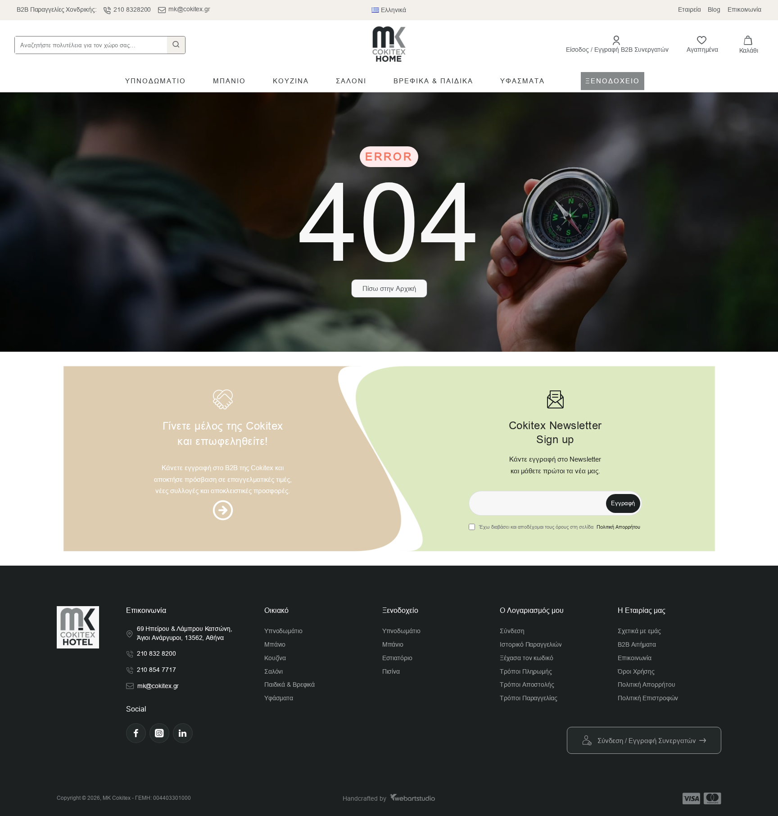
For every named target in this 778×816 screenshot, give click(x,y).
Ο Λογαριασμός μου (532, 610)
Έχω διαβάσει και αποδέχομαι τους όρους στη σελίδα (559, 527)
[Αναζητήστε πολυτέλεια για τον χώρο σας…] (176, 45)
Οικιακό (276, 610)
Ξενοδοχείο (400, 610)
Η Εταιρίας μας (641, 610)
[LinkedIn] (183, 733)
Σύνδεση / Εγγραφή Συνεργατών (646, 740)
